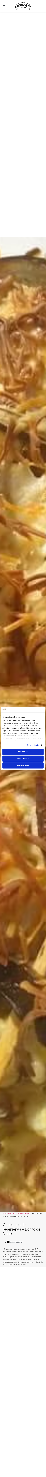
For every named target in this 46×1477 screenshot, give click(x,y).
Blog (5, 1213)
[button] (4, 5)
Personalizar (22, 758)
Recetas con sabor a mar (18, 1213)
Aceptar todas (23, 752)
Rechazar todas (23, 765)
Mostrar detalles (33, 745)
